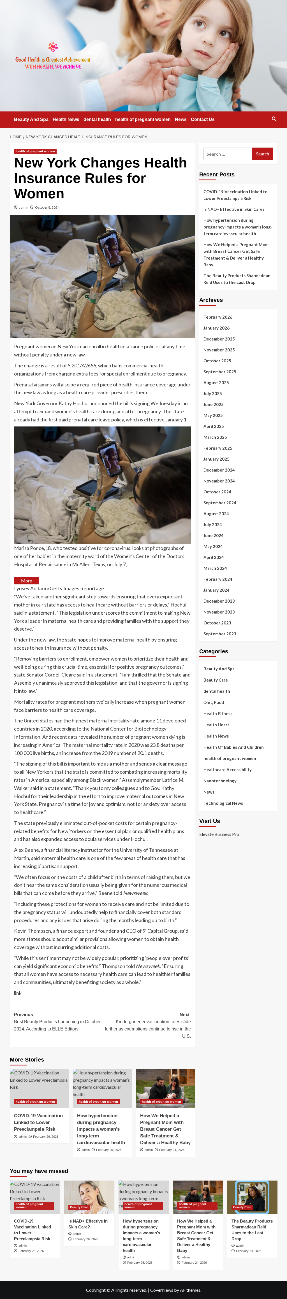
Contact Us (203, 119)
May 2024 (213, 546)
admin (23, 207)
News (181, 119)
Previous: (57, 1021)
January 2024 (216, 590)
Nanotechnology (220, 780)
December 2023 (219, 600)
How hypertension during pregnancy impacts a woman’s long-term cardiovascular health (101, 1129)
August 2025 (216, 382)
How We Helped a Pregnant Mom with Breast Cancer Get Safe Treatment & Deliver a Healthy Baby (165, 1129)
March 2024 (215, 568)
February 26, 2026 (45, 1136)
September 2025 (219, 371)
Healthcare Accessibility (227, 769)
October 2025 (217, 360)
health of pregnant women (143, 119)
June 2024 (213, 535)
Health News (66, 119)
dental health (97, 119)
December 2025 (219, 338)
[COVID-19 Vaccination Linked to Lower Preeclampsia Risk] (39, 1088)
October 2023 (217, 622)
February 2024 (217, 579)
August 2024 (216, 513)
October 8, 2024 (47, 207)
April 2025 (213, 426)
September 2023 (219, 633)
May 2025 (213, 415)
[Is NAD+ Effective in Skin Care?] (89, 1197)
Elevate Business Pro (219, 834)
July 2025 (212, 393)
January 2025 (216, 458)
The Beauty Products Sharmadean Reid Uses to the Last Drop (236, 279)
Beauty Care (215, 679)
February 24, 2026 (171, 1149)
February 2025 (217, 448)
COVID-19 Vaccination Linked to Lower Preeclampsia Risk (38, 1122)
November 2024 (219, 480)
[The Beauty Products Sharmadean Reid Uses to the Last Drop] (252, 1197)
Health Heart (216, 724)
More (26, 580)
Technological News (223, 803)
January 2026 (216, 327)
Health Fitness (217, 713)
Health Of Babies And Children (233, 747)
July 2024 (212, 524)
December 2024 (219, 469)
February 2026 (217, 316)
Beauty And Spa (31, 119)
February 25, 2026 (108, 1149)
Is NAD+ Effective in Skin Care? (233, 209)
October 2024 (217, 491)
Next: (148, 1025)
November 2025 (219, 349)
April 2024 (213, 557)
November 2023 (219, 611)
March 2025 (215, 437)
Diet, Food (213, 702)
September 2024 (219, 502)
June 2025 (213, 404)
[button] (273, 118)
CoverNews (161, 1290)
